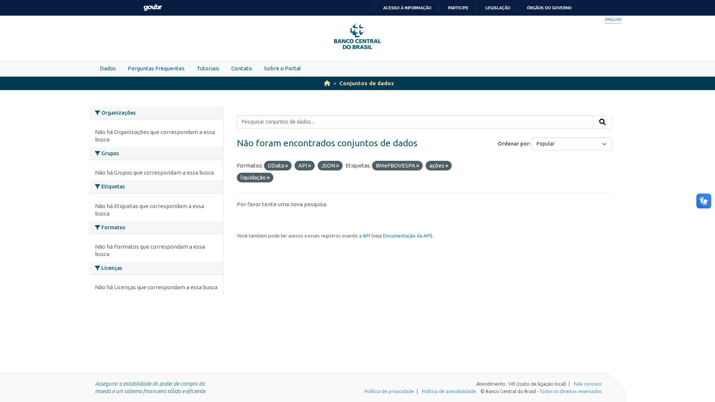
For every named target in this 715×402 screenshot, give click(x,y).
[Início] (327, 83)
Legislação (497, 7)
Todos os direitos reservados (571, 391)
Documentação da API (407, 235)
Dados (108, 68)
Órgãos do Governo (549, 7)
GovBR (152, 7)
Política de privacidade (389, 391)
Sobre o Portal (282, 68)
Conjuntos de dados (366, 83)
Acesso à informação (407, 7)
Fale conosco (588, 383)
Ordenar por (513, 144)
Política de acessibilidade (449, 391)
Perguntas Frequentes (156, 68)
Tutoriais (208, 68)
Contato (241, 68)
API (366, 235)
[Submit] (602, 122)
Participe (458, 7)
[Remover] (286, 166)
